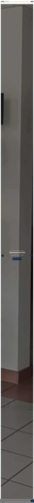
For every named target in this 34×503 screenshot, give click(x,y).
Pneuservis (16, 1)
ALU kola (13, 1)
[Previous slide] (2, 255)
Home (10, 1)
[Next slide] (31, 255)
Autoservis (20, 1)
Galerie (23, 1)
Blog (25, 1)
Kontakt (28, 1)
